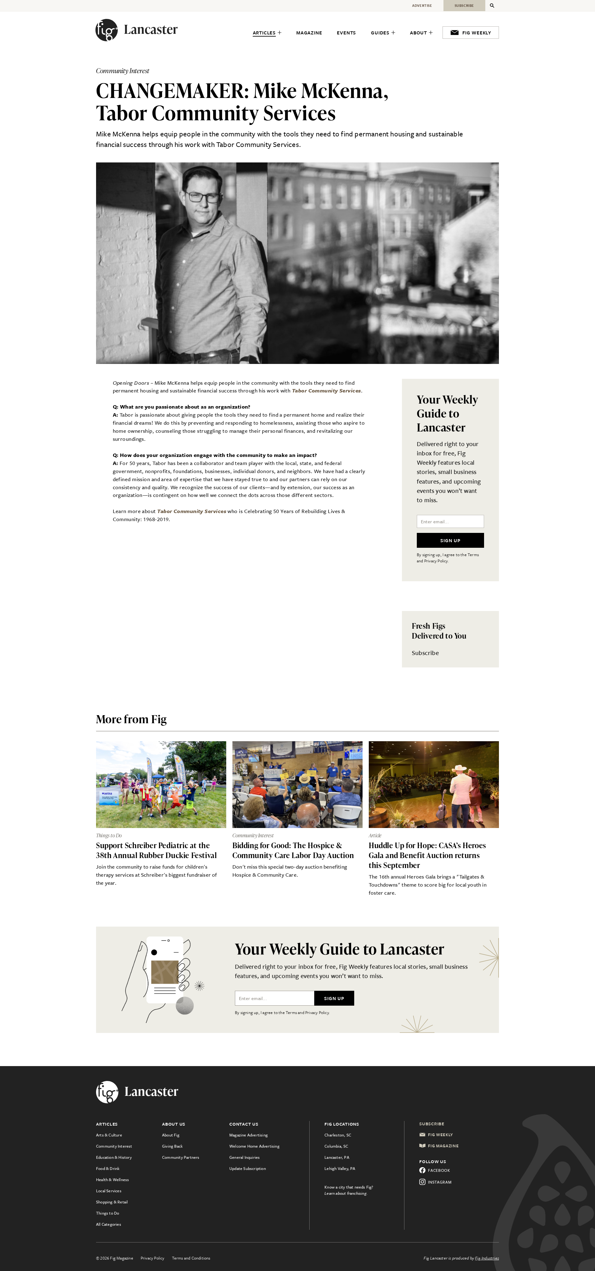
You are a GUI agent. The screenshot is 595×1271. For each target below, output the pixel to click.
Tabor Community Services (326, 390)
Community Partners (181, 1157)
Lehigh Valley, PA (339, 1168)
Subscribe (425, 652)
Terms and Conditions (191, 1258)
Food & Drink (107, 1168)
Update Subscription (247, 1168)
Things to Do (107, 1213)
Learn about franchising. (346, 1193)
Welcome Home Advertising (254, 1146)
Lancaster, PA (336, 1157)
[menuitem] (267, 32)
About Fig (170, 1135)
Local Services (108, 1191)
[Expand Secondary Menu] (492, 5)
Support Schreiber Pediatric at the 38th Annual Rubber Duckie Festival (156, 850)
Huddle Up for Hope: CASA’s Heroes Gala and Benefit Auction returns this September (427, 855)
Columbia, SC (336, 1146)
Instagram (440, 1182)
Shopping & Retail (112, 1202)
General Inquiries (244, 1157)
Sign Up (450, 540)
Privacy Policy (153, 1258)
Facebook (439, 1170)
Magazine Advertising (248, 1135)
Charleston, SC (337, 1135)
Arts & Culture (109, 1135)
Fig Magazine (443, 1146)
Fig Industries (487, 1258)
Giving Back (172, 1146)
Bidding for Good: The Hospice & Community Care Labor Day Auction (293, 850)
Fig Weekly (440, 1135)
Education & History (114, 1157)
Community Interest (114, 1146)
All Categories (108, 1224)
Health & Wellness (112, 1179)
